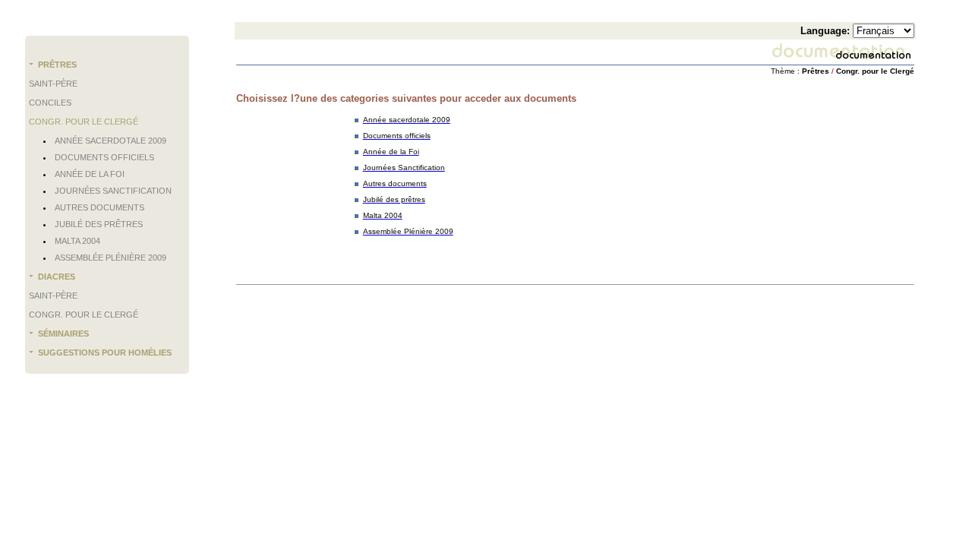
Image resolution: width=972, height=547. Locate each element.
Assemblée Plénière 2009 (110, 257)
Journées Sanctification (113, 190)
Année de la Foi (90, 174)
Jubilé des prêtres (99, 224)
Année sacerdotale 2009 (110, 140)
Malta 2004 (77, 240)
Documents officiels (104, 157)
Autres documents (99, 207)
